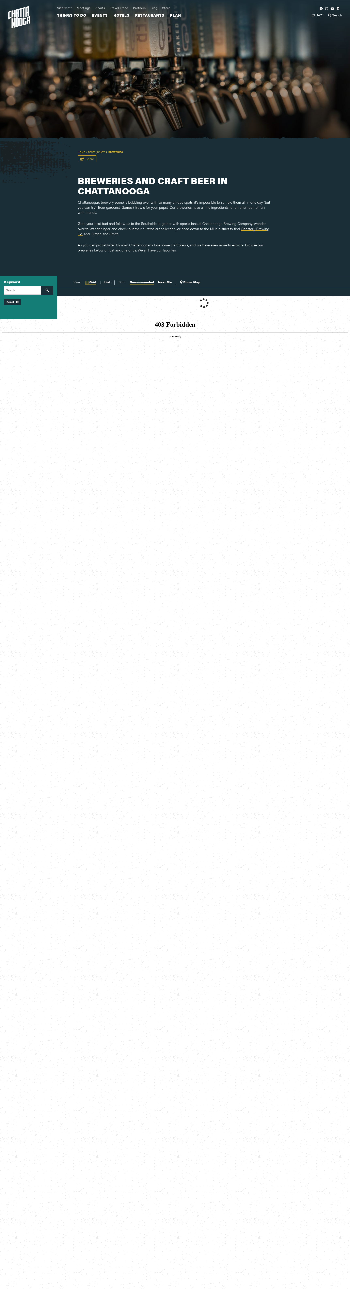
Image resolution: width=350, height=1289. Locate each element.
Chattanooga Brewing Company (227, 223)
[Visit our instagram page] (326, 8)
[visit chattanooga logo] (31, 16)
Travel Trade (119, 8)
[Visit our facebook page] (321, 8)
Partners (139, 8)
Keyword (12, 282)
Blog (154, 8)
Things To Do (71, 15)
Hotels (121, 15)
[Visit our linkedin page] (338, 8)
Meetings (84, 8)
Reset (10, 302)
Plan (175, 15)
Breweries (115, 152)
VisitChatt (64, 8)
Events (100, 15)
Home (81, 152)
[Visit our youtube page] (332, 8)
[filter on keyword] (47, 290)
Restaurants (149, 15)
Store (166, 8)
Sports (100, 8)
